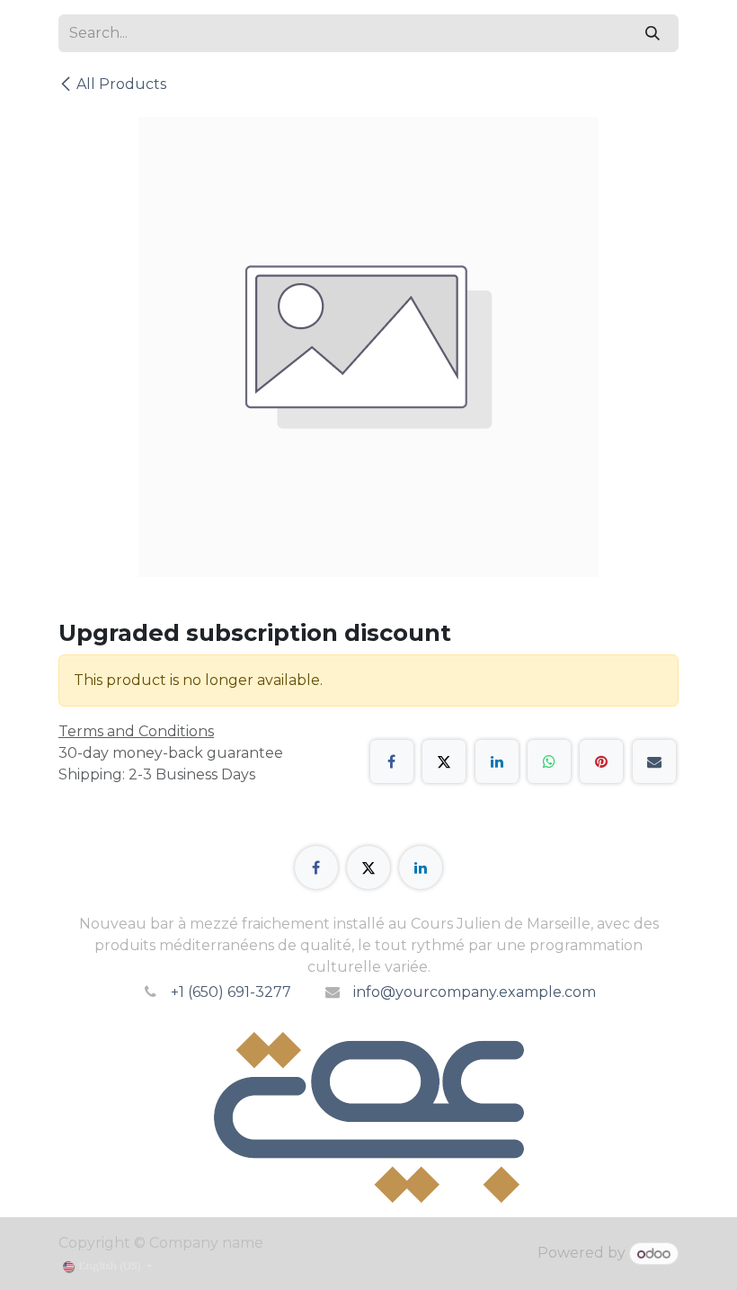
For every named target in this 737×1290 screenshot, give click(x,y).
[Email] (654, 761)
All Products (121, 84)
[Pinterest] (601, 761)
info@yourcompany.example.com (474, 992)
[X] (444, 761)
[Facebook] (391, 761)
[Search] (652, 33)
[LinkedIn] (497, 761)
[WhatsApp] (549, 761)
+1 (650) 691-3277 (231, 992)
